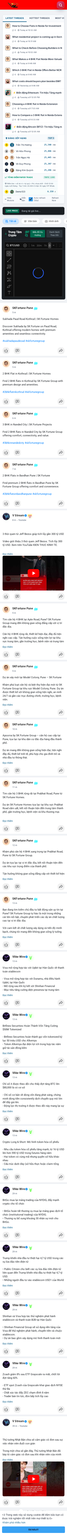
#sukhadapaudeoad (14, 340)
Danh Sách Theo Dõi (54, 233)
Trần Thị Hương (24, 145)
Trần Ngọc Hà (23, 157)
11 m (14, 787)
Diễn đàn (24, 199)
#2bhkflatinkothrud (13, 392)
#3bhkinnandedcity (13, 442)
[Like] (33, 351)
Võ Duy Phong (23, 164)
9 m (14, 613)
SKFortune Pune (22, 308)
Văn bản (32, 221)
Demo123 (20, 191)
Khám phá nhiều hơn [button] (14, 1522)
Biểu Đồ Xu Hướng (38, 233)
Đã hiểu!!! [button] (33, 1529)
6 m (14, 418)
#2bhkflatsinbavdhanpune (17, 493)
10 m (14, 729)
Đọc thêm (8, 554)
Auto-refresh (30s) (40, 199)
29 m (14, 1193)
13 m (14, 903)
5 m (14, 312)
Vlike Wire (18, 956)
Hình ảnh (53, 221)
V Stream (18, 515)
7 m (14, 469)
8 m (14, 520)
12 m (14, 845)
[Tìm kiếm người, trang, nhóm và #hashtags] (60, 5)
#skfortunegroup (35, 340)
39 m (14, 1426)
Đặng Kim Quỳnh (24, 170)
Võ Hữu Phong (23, 151)
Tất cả (12, 221)
